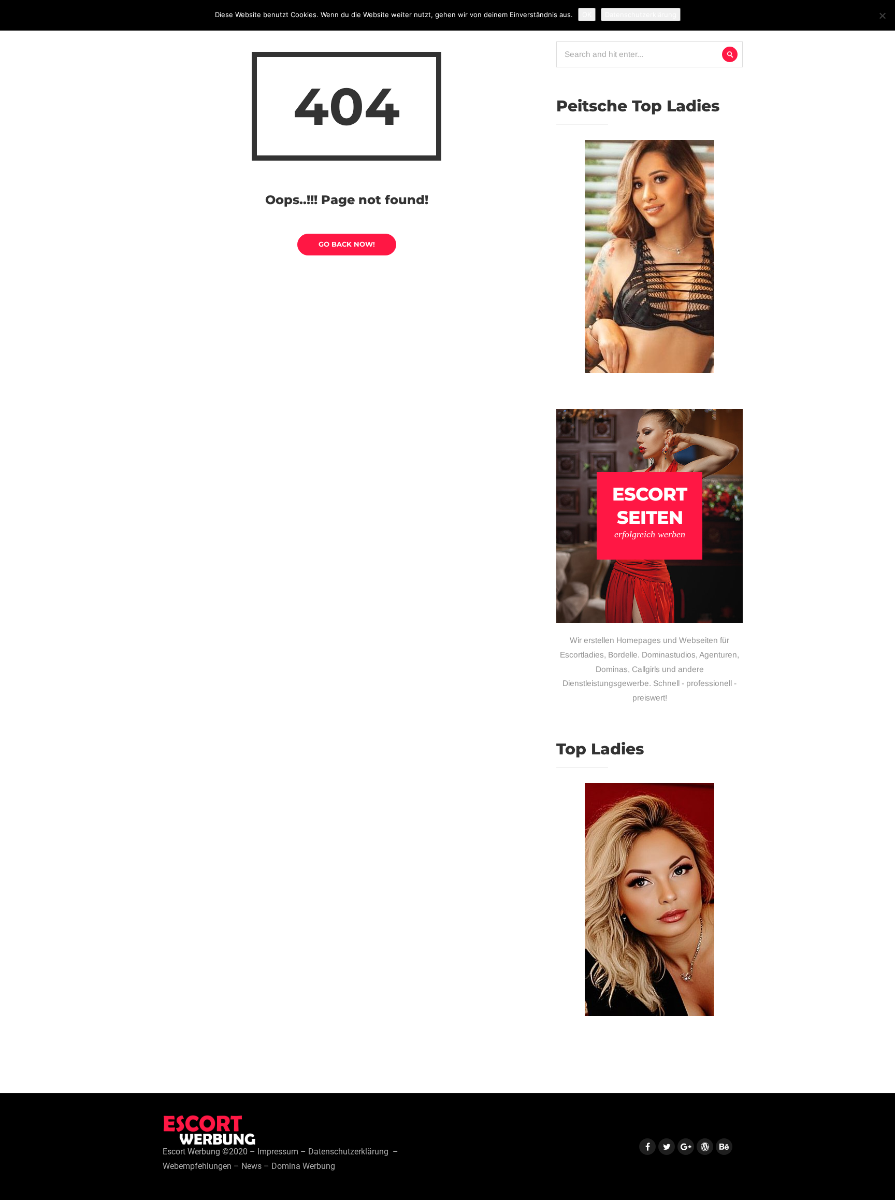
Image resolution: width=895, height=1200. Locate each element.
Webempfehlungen (197, 1166)
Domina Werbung (303, 1166)
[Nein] (882, 15)
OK (586, 14)
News (251, 1166)
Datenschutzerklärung (348, 1151)
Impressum (277, 1151)
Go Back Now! (347, 244)
